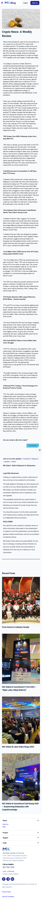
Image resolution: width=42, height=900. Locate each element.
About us (5, 824)
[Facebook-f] (4, 879)
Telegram (34, 459)
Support (5, 838)
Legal (4, 843)
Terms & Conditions (8, 896)
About (5, 821)
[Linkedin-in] (12, 879)
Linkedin (6, 462)
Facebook (26, 459)
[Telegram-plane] (8, 879)
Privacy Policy (6, 892)
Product (5, 833)
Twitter (13, 462)
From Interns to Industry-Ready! (15, 627)
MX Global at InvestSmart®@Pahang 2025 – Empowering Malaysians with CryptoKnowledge (20, 806)
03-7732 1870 (8, 867)
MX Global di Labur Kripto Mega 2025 (18, 747)
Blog (4, 827)
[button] (2, 3)
